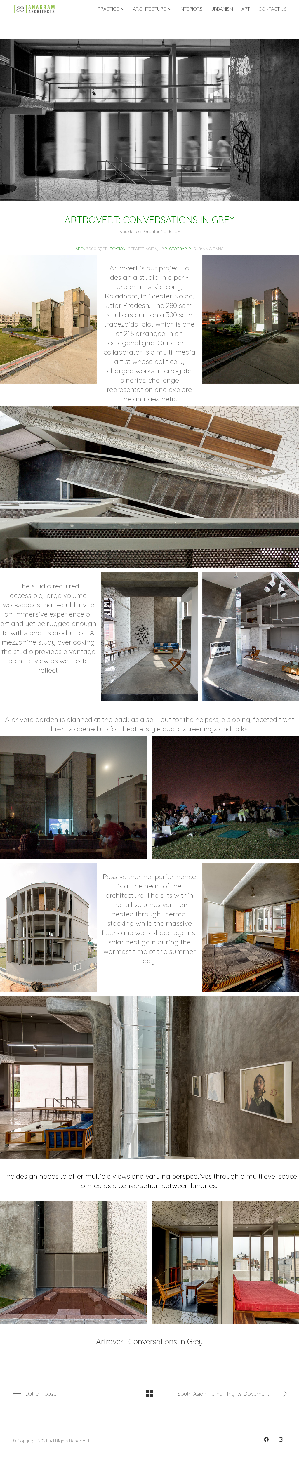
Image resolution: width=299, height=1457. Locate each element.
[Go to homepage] (34, 9)
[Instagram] (281, 1439)
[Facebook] (266, 1439)
